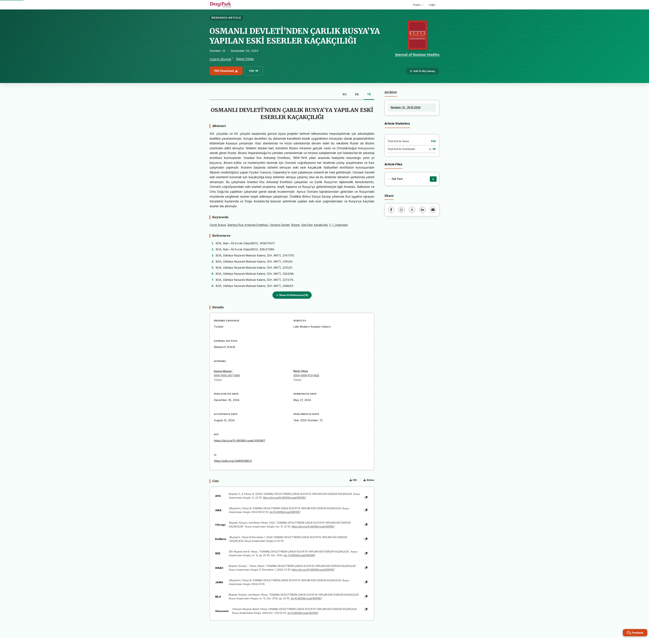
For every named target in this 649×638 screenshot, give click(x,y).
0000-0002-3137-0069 (227, 375)
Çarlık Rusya (218, 225)
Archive (390, 92)
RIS (355, 480)
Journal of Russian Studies (417, 55)
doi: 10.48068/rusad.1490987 (299, 555)
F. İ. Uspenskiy (338, 225)
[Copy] (366, 497)
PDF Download (224, 71)
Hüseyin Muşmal (220, 59)
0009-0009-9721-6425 (306, 375)
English (417, 4)
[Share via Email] (433, 210)
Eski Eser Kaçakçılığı (314, 225)
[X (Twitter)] (412, 210)
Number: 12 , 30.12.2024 (405, 107)
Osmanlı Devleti (280, 225)
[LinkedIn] (422, 210)
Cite (251, 70)
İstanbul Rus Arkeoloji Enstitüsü (247, 225)
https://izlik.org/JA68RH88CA (233, 461)
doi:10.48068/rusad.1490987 (285, 512)
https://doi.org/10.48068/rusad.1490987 (239, 440)
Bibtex (370, 480)
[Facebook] (391, 210)
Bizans (295, 225)
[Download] (433, 179)
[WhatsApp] (402, 210)
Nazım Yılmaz (245, 58)
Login (432, 4)
